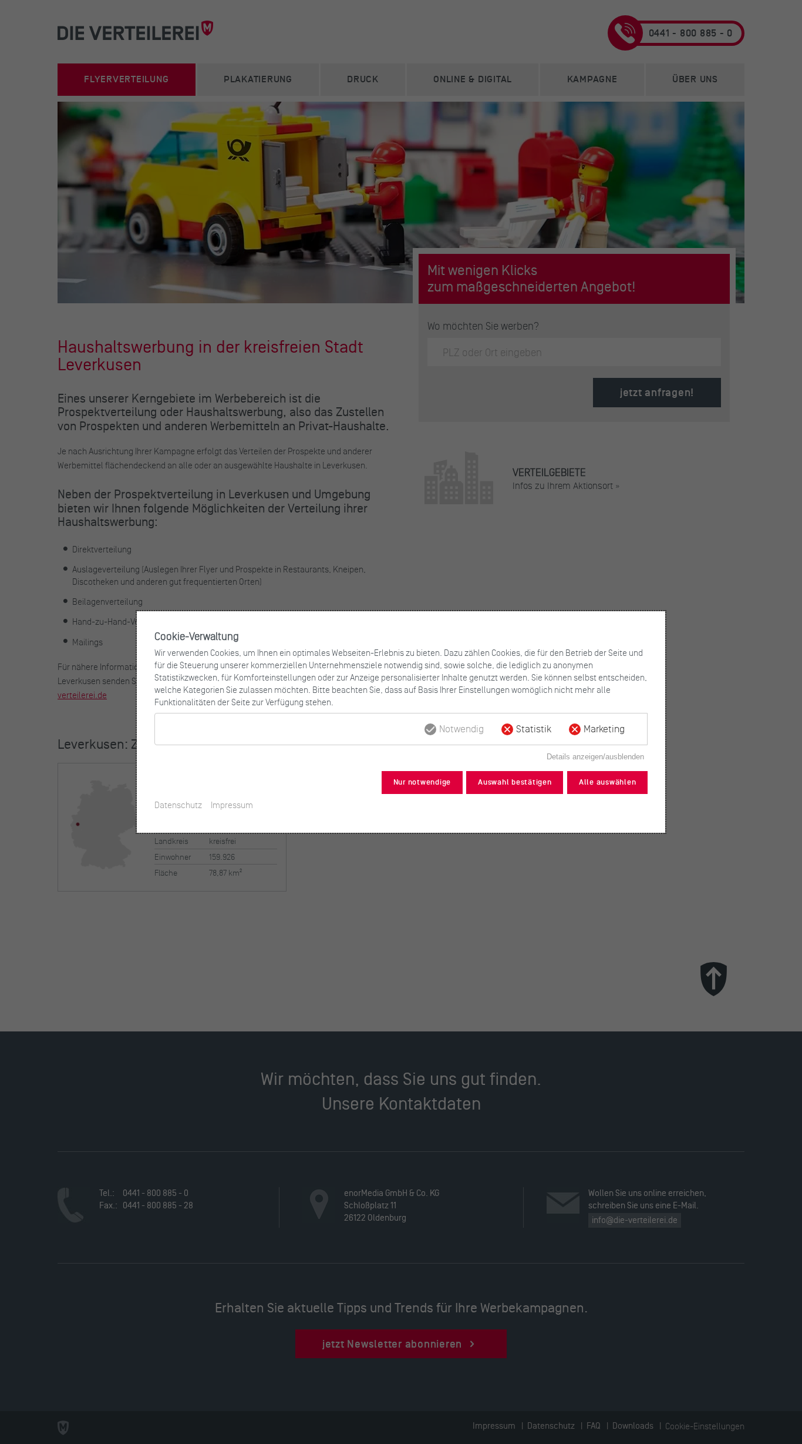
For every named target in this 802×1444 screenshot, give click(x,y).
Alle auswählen (607, 782)
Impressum (232, 805)
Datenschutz (178, 805)
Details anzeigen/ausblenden (595, 756)
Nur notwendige (422, 782)
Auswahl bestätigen (515, 782)
